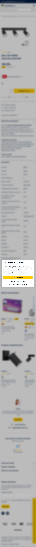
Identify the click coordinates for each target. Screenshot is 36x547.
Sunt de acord (18, 277)
